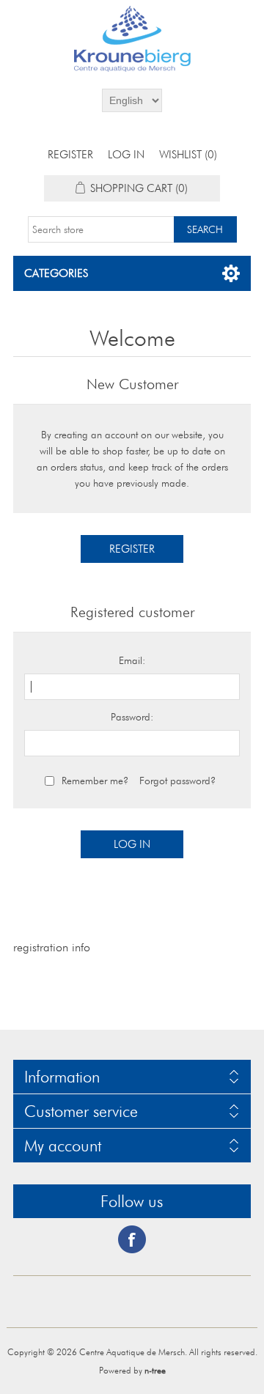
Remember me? (95, 780)
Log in (126, 154)
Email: (132, 660)
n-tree (155, 1370)
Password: (132, 717)
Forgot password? (177, 780)
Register (70, 154)
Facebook (132, 1239)
